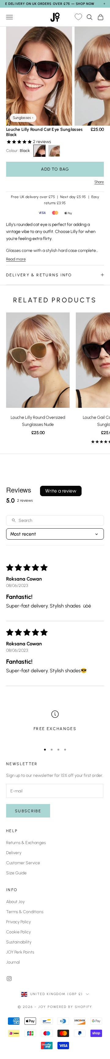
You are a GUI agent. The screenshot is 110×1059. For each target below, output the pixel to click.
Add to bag (55, 169)
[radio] (39, 151)
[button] (19, 141)
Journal (13, 962)
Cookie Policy (18, 932)
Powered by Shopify (70, 1007)
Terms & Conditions (24, 911)
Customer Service (23, 862)
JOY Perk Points (20, 952)
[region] (55, 724)
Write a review (60, 491)
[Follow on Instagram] (9, 979)
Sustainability (18, 942)
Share (99, 182)
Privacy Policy (18, 921)
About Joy (15, 901)
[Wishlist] (78, 17)
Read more (16, 259)
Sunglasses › (23, 118)
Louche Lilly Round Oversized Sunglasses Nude (38, 421)
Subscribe (28, 811)
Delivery (13, 852)
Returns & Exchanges (26, 842)
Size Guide (16, 873)
